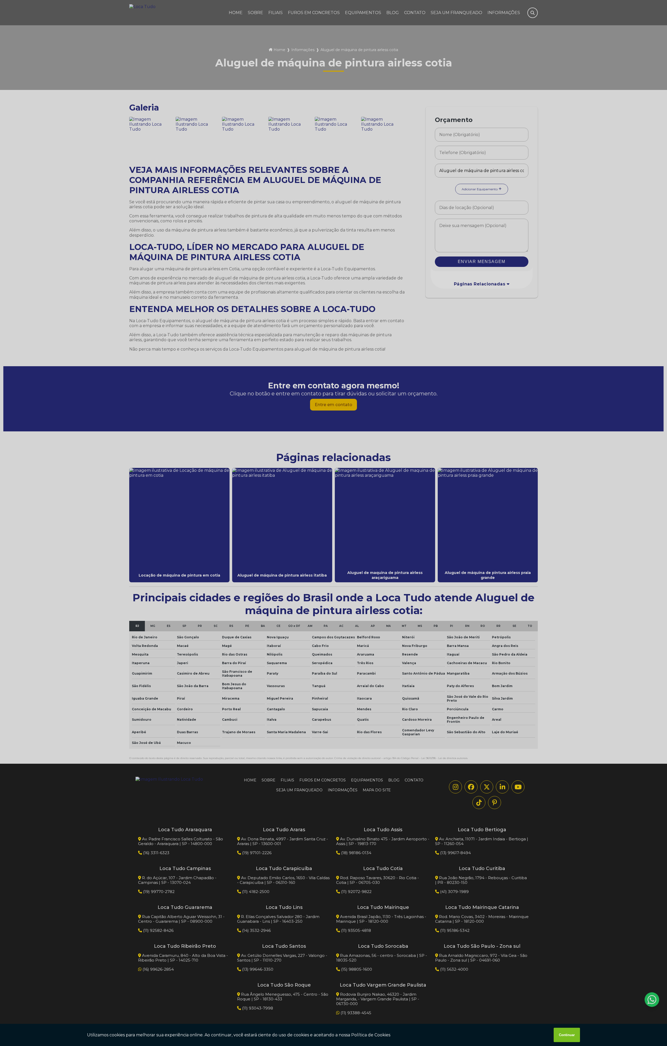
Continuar (567, 1035)
